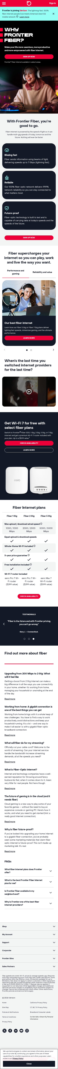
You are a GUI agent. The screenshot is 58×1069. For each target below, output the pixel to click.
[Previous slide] (4, 349)
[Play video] (29, 391)
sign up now (29, 57)
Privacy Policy (18, 1058)
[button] (53, 13)
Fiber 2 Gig (29, 516)
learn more (29, 450)
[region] (29, 1059)
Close (29, 1064)
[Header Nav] (4, 3)
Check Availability (29, 596)
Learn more (24, 17)
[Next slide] (53, 349)
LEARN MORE (29, 338)
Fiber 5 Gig (46, 516)
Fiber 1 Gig (12, 516)
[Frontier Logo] (29, 3)
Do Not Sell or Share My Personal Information (41, 1018)
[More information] (17, 16)
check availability (29, 443)
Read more (10, 699)
